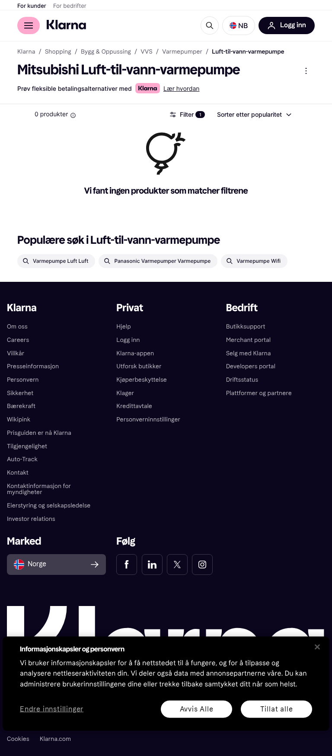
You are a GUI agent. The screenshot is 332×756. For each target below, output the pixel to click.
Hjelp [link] (123, 326)
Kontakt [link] (18, 472)
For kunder (31, 6)
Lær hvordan (181, 89)
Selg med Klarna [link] (248, 353)
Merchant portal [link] (248, 340)
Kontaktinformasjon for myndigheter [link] (39, 489)
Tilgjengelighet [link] (27, 446)
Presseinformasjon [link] (33, 366)
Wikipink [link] (18, 419)
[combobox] (253, 114)
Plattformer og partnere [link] (259, 393)
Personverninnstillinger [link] (148, 419)
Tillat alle (276, 709)
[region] (166, 683)
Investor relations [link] (31, 519)
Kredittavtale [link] (134, 406)
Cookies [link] (18, 739)
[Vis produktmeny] (306, 71)
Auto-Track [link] (22, 459)
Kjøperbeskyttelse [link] (141, 379)
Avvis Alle (197, 709)
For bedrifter (69, 6)
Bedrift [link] (242, 308)
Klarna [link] (26, 51)
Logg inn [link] (128, 340)
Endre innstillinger (51, 709)
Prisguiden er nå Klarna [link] (39, 433)
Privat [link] (129, 308)
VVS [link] (146, 51)
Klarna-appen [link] (135, 353)
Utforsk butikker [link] (138, 366)
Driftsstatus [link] (242, 379)
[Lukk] (317, 646)
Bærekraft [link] (21, 406)
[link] (126, 564)
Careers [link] (18, 340)
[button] (238, 25)
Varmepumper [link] (182, 51)
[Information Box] (73, 115)
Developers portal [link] (250, 366)
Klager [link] (125, 393)
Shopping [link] (58, 51)
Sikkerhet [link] (20, 393)
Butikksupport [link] (245, 326)
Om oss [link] (17, 326)
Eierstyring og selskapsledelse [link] (48, 505)
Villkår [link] (15, 353)
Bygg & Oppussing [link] (106, 51)
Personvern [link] (23, 379)
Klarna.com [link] (55, 739)
